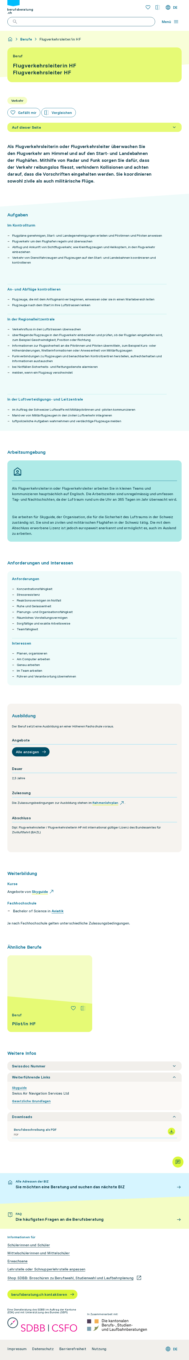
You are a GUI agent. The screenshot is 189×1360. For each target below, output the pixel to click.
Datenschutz (43, 1349)
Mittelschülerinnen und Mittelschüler (38, 1253)
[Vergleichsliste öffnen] (157, 7)
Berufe (26, 39)
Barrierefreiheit (72, 1349)
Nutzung (99, 1349)
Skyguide (19, 1088)
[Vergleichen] (83, 1008)
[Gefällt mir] (73, 1008)
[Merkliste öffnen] (148, 7)
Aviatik (58, 911)
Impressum (17, 1349)
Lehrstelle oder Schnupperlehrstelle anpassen (46, 1269)
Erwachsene (17, 1261)
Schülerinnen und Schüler (28, 1245)
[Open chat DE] (177, 1162)
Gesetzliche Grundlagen (31, 1101)
